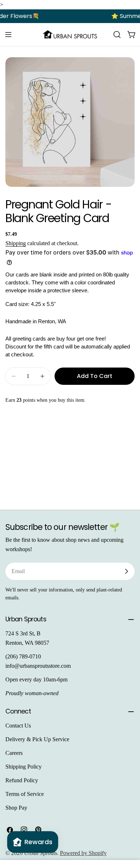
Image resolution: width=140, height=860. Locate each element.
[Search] (117, 34)
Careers (14, 753)
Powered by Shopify (83, 853)
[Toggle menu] (8, 34)
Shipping (15, 243)
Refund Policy (21, 780)
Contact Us (18, 725)
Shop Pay (16, 808)
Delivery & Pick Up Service (37, 739)
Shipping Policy (23, 767)
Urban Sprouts (40, 853)
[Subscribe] (126, 571)
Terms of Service (24, 794)
